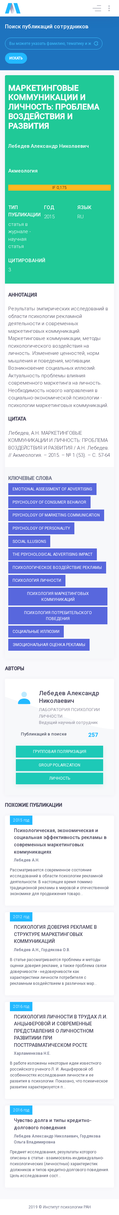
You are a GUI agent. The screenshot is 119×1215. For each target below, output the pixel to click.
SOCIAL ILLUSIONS (29, 541)
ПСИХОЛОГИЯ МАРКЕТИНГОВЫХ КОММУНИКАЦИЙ (58, 596)
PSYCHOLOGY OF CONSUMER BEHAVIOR (49, 502)
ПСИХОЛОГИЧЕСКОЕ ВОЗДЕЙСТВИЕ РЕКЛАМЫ (57, 567)
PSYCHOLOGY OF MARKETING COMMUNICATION (56, 515)
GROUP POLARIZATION (59, 765)
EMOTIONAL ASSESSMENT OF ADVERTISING (52, 489)
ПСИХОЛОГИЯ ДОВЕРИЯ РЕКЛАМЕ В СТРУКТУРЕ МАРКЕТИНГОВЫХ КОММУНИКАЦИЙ (55, 934)
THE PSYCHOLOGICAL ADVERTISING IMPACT (53, 554)
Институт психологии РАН (67, 1207)
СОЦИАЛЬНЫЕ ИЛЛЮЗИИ (36, 631)
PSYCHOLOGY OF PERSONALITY (41, 528)
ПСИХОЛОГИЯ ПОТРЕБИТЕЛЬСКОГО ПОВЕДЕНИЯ (58, 615)
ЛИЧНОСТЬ (59, 778)
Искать (16, 58)
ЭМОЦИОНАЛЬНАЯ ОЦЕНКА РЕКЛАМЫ (49, 644)
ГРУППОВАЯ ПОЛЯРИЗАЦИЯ (59, 751)
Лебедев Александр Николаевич (69, 697)
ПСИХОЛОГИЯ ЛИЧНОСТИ (37, 580)
